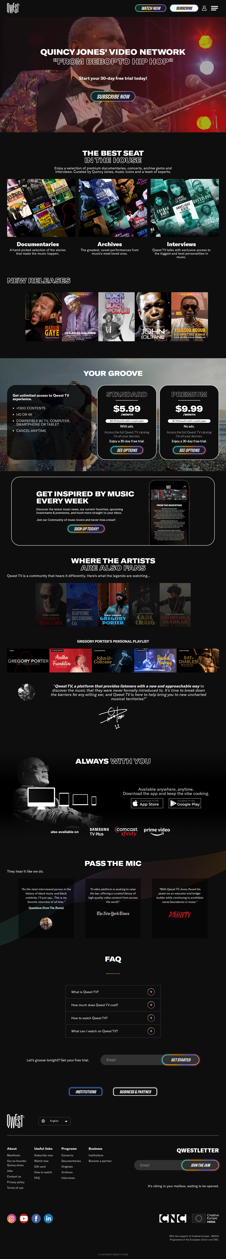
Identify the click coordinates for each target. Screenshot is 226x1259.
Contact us (14, 1176)
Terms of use (15, 1187)
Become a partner (100, 1160)
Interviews (68, 1177)
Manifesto (13, 1155)
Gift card (40, 1166)
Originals (67, 1166)
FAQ (37, 1177)
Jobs (10, 1170)
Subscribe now (43, 1155)
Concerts (67, 1155)
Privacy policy (16, 1182)
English (54, 1120)
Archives (67, 1172)
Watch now (41, 1160)
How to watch (43, 1172)
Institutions (96, 1155)
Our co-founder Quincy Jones (16, 1163)
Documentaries (71, 1160)
